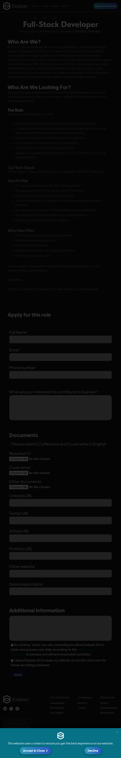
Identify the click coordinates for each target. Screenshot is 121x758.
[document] (60, 379)
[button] (117, 732)
